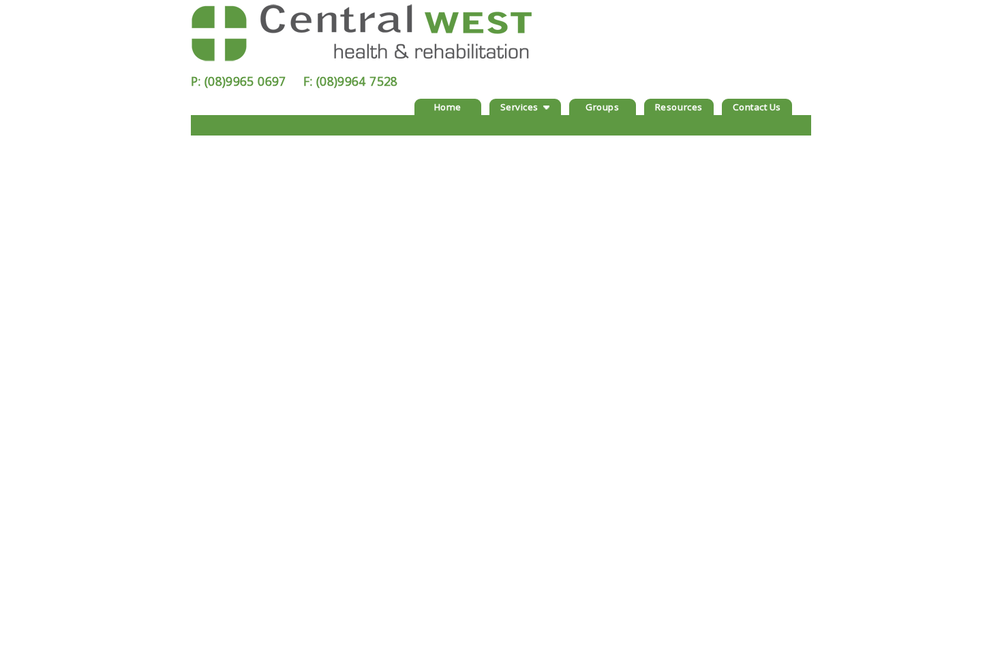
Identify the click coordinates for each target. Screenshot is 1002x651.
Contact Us (757, 107)
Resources (679, 107)
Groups (602, 107)
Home (447, 107)
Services (519, 107)
